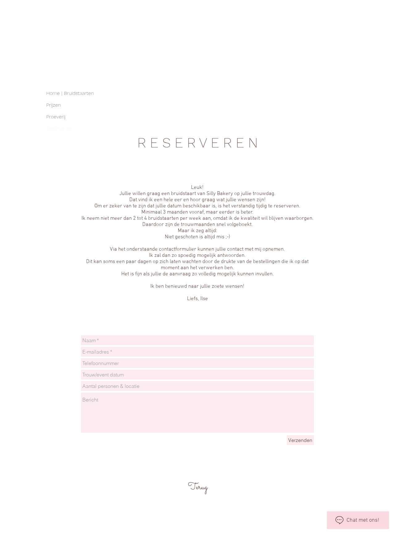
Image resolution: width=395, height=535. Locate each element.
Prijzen (53, 105)
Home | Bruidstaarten (70, 93)
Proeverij (55, 117)
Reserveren (59, 128)
